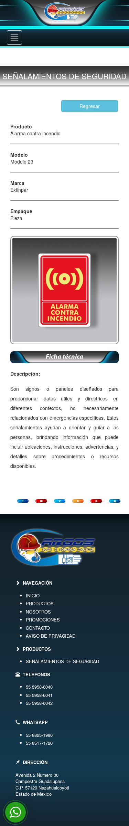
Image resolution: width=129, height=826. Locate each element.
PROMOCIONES (43, 619)
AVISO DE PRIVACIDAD (50, 635)
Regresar (89, 106)
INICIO (33, 595)
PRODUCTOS (40, 603)
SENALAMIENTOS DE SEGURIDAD (62, 661)
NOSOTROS (38, 611)
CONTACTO (38, 628)
